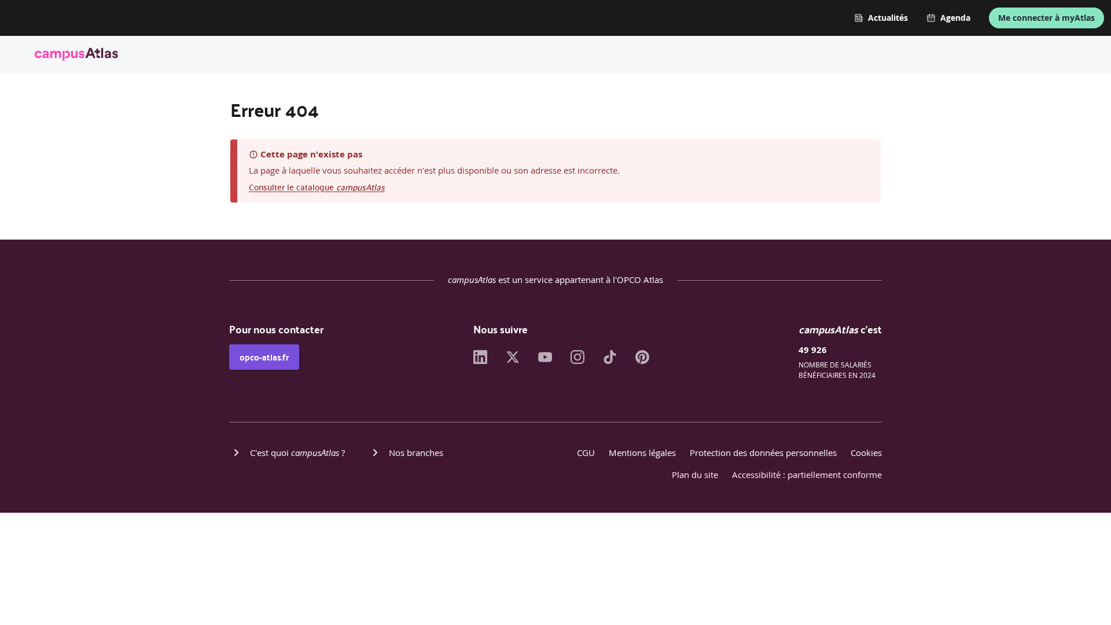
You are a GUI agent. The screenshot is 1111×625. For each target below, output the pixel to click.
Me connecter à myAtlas (1046, 17)
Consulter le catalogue (317, 186)
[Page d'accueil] (76, 56)
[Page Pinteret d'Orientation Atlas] (642, 360)
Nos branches (416, 452)
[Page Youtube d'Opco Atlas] (545, 360)
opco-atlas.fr (264, 357)
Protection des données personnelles (763, 452)
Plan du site (695, 474)
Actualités (888, 18)
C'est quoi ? (297, 452)
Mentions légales (642, 452)
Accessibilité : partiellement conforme (807, 474)
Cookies (866, 452)
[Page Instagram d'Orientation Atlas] (577, 360)
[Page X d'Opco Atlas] (513, 360)
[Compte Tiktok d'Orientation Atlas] (610, 360)
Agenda (955, 18)
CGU (586, 452)
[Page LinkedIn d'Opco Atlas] (480, 360)
